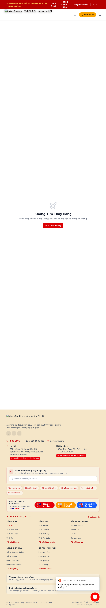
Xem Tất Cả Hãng (53, 225)
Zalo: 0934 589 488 (34, 441)
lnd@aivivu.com (81, 4)
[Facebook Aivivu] (93, 5)
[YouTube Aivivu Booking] (96, 5)
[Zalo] (19, 433)
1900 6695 (89, 15)
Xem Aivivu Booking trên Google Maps (26, 458)
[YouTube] (14, 433)
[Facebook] (8, 433)
